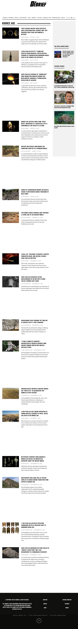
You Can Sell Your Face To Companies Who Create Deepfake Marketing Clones (64, 106)
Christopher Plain (26, 350)
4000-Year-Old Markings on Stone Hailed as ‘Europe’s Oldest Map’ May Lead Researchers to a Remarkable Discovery (35, 550)
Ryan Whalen (25, 196)
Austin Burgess (26, 151)
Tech (29, 17)
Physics (39, 17)
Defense (11, 17)
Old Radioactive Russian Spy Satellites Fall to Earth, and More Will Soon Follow (64, 86)
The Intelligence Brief (38, 615)
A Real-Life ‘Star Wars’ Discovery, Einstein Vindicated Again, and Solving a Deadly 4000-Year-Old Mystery (35, 256)
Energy (34, 17)
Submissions (56, 17)
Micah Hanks (25, 37)
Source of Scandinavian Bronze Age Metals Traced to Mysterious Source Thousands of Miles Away (35, 192)
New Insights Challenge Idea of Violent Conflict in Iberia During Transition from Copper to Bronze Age (34, 480)
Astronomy (23, 17)
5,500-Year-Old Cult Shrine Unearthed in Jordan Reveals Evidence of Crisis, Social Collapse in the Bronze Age (34, 414)
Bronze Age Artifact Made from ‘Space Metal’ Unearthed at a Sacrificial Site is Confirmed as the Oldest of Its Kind (34, 124)
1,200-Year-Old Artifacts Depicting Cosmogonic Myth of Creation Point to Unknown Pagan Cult (33, 525)
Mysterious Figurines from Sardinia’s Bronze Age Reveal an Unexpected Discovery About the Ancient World (33, 459)
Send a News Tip (19, 615)
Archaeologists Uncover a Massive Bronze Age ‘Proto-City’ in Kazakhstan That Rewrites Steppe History (34, 391)
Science (5, 17)
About (63, 17)
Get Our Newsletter (58, 615)
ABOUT (45, 608)
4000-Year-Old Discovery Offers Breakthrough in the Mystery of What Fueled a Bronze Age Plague (33, 279)
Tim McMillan (25, 395)
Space (16, 17)
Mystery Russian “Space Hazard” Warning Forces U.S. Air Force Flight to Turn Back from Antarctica (68, 54)
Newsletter (47, 17)
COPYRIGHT (67, 604)
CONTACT (45, 604)
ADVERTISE (45, 600)
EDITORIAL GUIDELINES (67, 600)
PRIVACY (67, 608)
